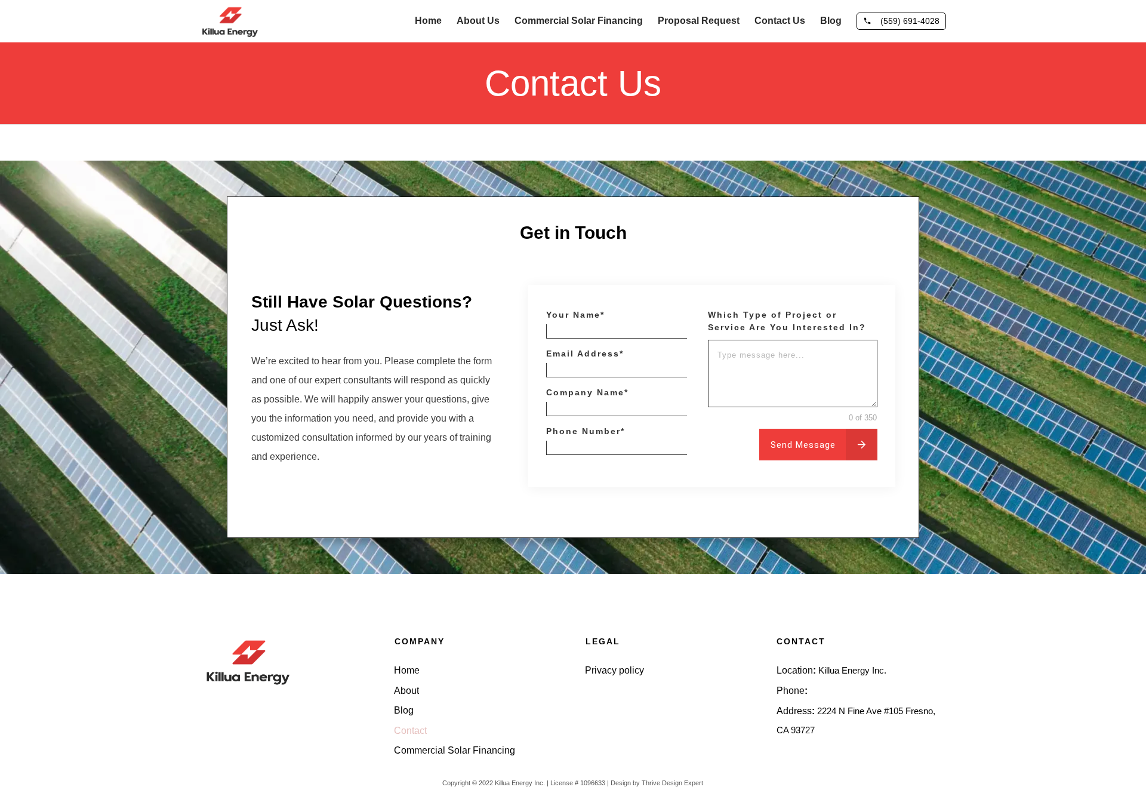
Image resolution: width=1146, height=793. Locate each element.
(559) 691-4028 (839, 691)
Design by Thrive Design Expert (657, 782)
